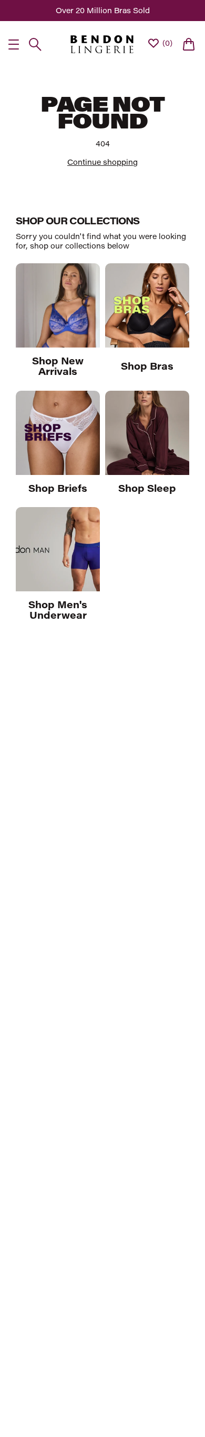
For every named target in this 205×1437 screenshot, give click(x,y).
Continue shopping (102, 162)
